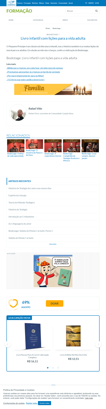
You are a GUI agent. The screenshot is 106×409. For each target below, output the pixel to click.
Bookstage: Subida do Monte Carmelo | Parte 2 (31, 231)
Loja (97, 3)
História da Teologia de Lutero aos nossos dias (30, 188)
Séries (48, 28)
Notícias (35, 3)
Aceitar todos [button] (45, 403)
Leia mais (89, 398)
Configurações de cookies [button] (14, 403)
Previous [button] (8, 344)
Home (11, 20)
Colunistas (92, 20)
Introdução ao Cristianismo (21, 216)
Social (71, 3)
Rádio (91, 3)
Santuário (54, 3)
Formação (27, 3)
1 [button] (48, 368)
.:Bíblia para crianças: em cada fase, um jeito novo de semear (34, 68)
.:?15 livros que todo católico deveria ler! (25, 79)
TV (86, 3)
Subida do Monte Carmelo (21, 238)
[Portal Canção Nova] (11, 3)
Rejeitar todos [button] (31, 403)
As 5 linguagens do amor (20, 223)
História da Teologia (18, 209)
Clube (47, 3)
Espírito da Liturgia (17, 195)
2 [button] (53, 368)
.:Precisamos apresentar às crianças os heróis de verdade (33, 72)
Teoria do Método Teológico (22, 202)
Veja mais (53, 244)
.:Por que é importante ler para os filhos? (25, 76)
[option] (32, 344)
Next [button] (98, 344)
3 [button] (58, 368)
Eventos (19, 3)
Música (41, 3)
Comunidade (63, 3)
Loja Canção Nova (19, 318)
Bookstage (56, 28)
